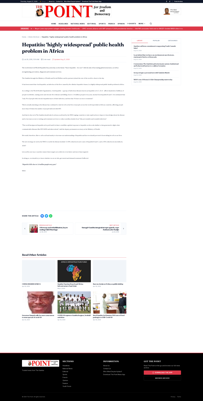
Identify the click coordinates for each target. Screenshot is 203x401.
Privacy (173, 397)
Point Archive (178, 1)
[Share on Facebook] (42, 216)
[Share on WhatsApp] (50, 216)
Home (53, 24)
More (141, 23)
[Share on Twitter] (46, 216)
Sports (102, 24)
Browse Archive (162, 378)
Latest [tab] (140, 40)
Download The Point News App (92, 1)
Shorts (132, 23)
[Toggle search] (151, 23)
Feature (65, 383)
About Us (52, 1)
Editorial (91, 24)
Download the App (163, 372)
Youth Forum (67, 386)
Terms (179, 397)
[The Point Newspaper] (169, 1)
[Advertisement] (74, 192)
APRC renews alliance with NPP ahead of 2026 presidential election (96, 28)
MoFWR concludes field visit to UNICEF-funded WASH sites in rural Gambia (152, 28)
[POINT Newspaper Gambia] (166, 1)
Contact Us (59, 1)
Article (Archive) (34, 37)
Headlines (63, 24)
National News (78, 24)
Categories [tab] (172, 40)
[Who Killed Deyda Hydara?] (172, 11)
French (111, 24)
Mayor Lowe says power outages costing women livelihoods (46, 28)
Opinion (121, 24)
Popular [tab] (156, 40)
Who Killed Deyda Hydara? (72, 1)
